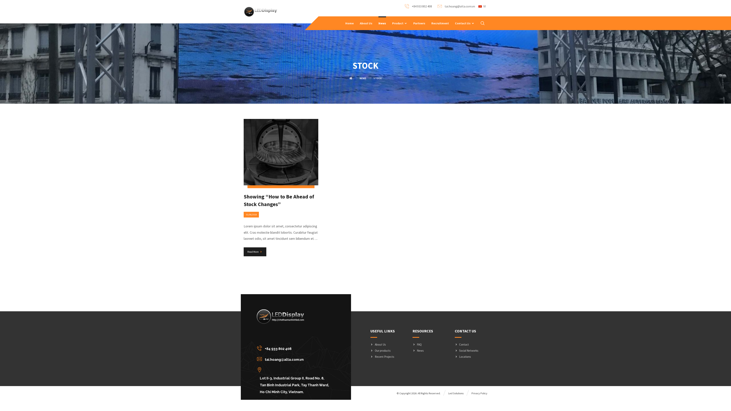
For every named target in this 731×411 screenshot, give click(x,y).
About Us (380, 344)
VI (484, 6)
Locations (465, 356)
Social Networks (468, 350)
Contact (464, 344)
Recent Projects (384, 356)
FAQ (419, 344)
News (420, 350)
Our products (383, 350)
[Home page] (350, 78)
